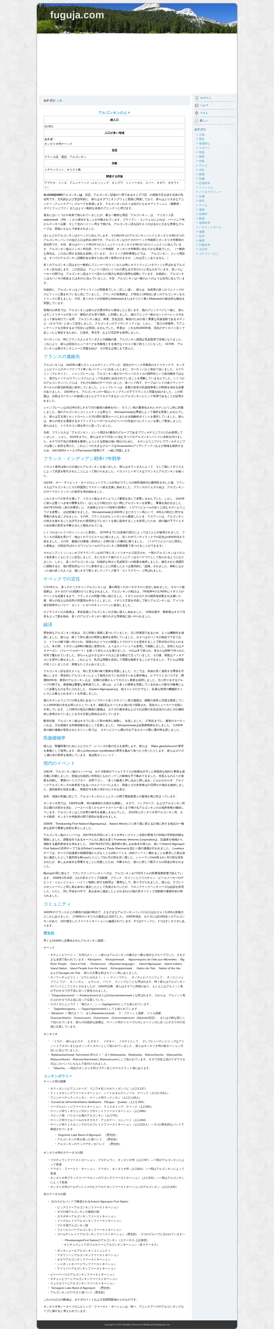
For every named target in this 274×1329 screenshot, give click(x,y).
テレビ (203, 165)
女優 (202, 196)
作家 (202, 161)
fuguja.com (77, 14)
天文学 (203, 249)
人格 (59, 100)
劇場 (202, 218)
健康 (202, 231)
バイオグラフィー (210, 192)
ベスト (204, 113)
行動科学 (204, 244)
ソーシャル (206, 187)
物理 (202, 240)
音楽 (202, 152)
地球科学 (204, 222)
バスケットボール (210, 227)
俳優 (202, 178)
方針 (202, 169)
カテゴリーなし (209, 253)
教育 (202, 156)
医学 (202, 200)
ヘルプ (204, 105)
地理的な (204, 143)
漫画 (202, 209)
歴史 (202, 139)
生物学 (203, 214)
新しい (204, 120)
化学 (202, 236)
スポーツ (204, 147)
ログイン (205, 97)
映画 (202, 174)
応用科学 (204, 183)
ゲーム (203, 205)
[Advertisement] (137, 63)
